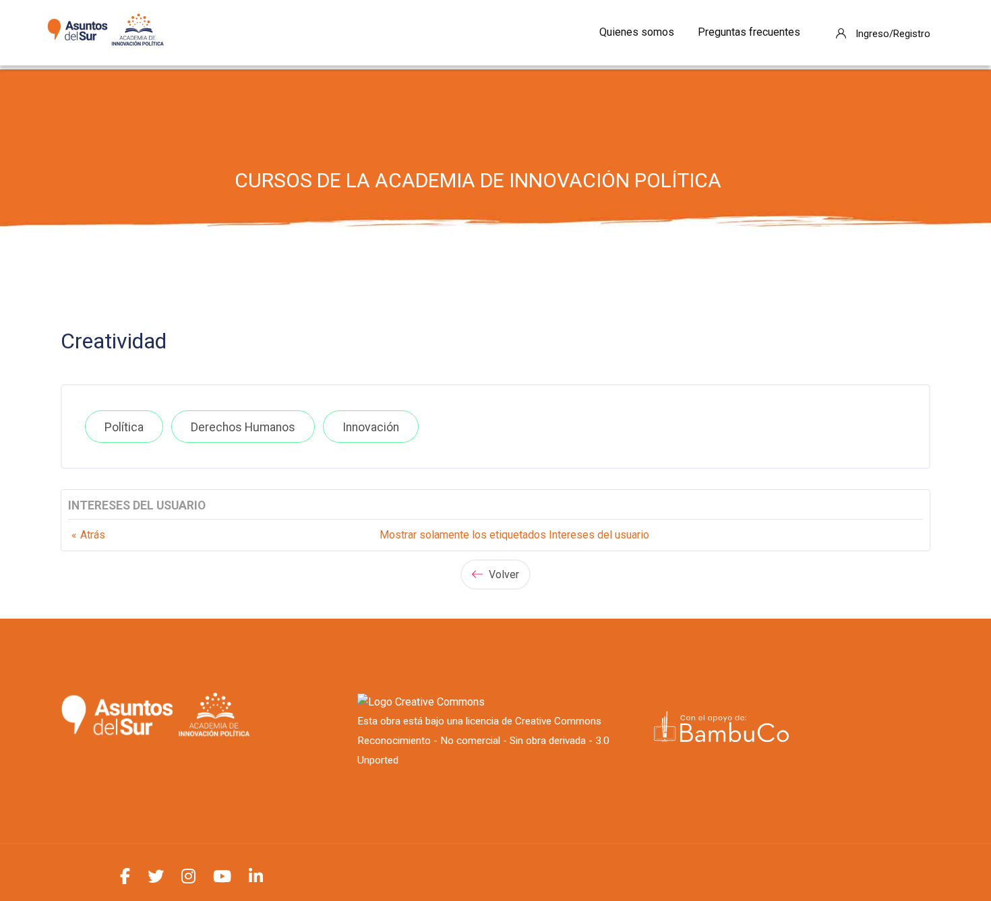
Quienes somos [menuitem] (636, 32)
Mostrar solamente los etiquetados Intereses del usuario (514, 534)
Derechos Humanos (243, 427)
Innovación (370, 427)
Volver (502, 574)
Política (124, 427)
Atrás (92, 534)
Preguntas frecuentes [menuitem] (749, 32)
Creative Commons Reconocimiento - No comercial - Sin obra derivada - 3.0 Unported (483, 740)
